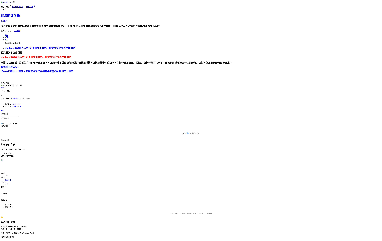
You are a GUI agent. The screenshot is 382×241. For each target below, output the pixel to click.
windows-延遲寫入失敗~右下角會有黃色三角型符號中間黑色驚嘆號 (40, 48)
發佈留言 (4, 126)
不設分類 (17, 31)
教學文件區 (17, 106)
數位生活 (16, 104)
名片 (6, 39)
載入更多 (4, 114)
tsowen (3, 87)
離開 (11, 237)
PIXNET (176, 213)
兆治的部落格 (10, 15)
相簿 (6, 35)
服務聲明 (209, 213)
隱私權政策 (202, 213)
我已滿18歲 (5, 237)
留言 (17, 98)
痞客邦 (13, 98)
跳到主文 (4, 21)
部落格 (7, 37)
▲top (2, 110)
